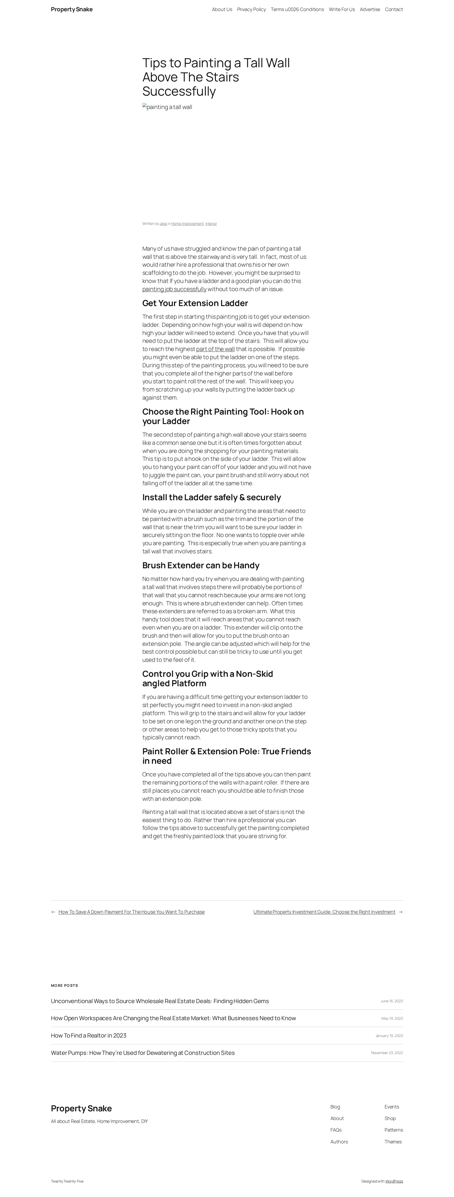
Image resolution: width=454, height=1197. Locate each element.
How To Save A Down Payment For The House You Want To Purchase (132, 912)
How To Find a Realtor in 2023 (88, 1035)
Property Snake (71, 9)
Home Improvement (187, 223)
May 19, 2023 (392, 1018)
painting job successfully (174, 289)
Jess (163, 223)
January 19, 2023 (389, 1035)
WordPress (394, 1181)
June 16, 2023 (392, 1000)
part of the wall (215, 349)
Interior (211, 223)
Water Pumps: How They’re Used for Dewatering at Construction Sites (143, 1053)
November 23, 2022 (387, 1052)
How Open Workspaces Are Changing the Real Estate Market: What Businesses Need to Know (173, 1018)
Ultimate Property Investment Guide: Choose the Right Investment (324, 912)
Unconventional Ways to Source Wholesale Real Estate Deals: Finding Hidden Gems (160, 1001)
